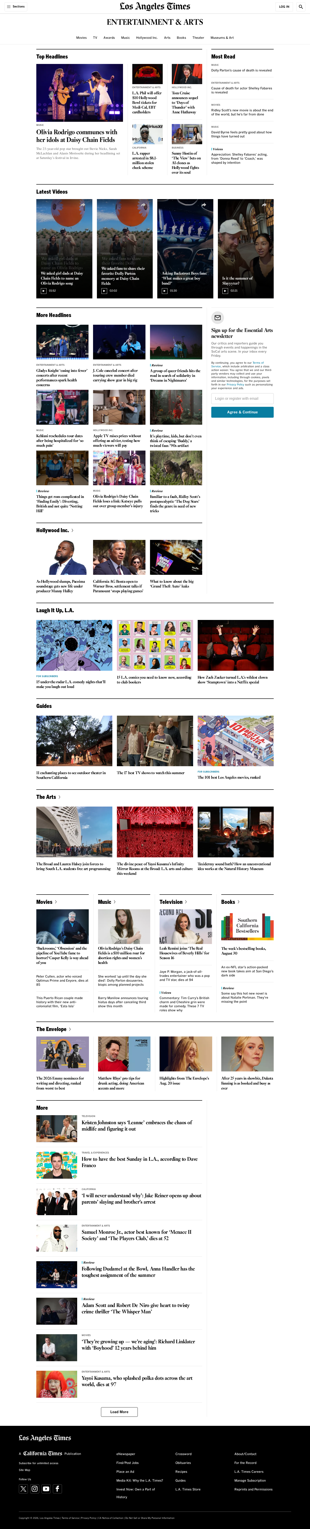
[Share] (83, 205)
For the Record (245, 1463)
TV (95, 37)
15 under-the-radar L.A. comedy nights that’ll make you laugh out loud (71, 684)
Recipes (181, 1471)
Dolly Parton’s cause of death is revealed (241, 70)
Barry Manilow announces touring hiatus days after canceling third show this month (123, 1002)
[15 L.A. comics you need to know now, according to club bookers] (155, 645)
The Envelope (51, 1029)
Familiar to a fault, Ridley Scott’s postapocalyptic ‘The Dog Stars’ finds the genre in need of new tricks (175, 504)
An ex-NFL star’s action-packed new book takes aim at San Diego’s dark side (247, 971)
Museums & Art (222, 37)
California (139, 148)
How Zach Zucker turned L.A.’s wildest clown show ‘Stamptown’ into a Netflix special (233, 680)
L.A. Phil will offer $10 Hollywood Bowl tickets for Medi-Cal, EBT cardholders (147, 102)
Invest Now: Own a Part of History (135, 1493)
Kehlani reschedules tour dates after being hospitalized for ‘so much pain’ (60, 441)
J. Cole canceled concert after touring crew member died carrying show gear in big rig (115, 375)
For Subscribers (47, 676)
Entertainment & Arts (146, 87)
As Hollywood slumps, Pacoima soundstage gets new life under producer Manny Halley (60, 586)
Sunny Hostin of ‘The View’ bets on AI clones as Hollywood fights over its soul (186, 163)
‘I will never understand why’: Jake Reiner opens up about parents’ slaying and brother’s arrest (141, 1199)
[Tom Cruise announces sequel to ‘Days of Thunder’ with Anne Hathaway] (187, 74)
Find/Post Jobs (127, 1463)
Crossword (183, 1454)
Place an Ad (125, 1471)
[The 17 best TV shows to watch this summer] (155, 741)
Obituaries (183, 1463)
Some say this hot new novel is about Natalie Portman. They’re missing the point (244, 997)
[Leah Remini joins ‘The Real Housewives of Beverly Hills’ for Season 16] (186, 926)
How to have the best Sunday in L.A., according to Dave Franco (140, 1163)
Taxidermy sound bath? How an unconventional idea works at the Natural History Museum (234, 866)
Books (181, 37)
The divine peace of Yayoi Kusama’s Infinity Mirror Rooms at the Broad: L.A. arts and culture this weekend (155, 869)
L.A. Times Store (188, 1489)
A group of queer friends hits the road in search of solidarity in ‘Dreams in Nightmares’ (175, 375)
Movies (81, 37)
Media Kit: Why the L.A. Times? (139, 1480)
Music (125, 37)
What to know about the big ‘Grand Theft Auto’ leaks (172, 584)
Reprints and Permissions (253, 1489)
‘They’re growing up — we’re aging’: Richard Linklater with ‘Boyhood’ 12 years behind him (138, 1345)
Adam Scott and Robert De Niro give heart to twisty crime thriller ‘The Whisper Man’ (136, 1309)
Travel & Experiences (95, 1153)
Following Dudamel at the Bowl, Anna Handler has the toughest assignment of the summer (138, 1272)
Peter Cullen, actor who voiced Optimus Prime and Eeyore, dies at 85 (62, 980)
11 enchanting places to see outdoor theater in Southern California (71, 775)
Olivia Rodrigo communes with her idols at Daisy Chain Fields (76, 136)
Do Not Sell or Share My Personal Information (150, 1518)
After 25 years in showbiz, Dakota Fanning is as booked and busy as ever (247, 1083)
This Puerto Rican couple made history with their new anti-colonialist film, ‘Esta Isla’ (59, 1002)
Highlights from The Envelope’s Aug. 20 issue (184, 1081)
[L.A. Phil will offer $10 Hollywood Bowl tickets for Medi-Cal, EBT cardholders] (147, 74)
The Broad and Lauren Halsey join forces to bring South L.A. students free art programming (73, 866)
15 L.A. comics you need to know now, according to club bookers (154, 680)
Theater (198, 37)
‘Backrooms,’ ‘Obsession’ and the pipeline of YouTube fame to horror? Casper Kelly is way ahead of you (62, 956)
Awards (109, 37)
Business (178, 148)
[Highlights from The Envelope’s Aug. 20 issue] (186, 1053)
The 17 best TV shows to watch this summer (151, 773)
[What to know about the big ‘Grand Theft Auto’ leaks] (176, 557)
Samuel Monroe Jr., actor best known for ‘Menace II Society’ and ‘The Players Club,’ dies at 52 (137, 1236)
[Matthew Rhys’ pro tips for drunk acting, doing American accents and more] (124, 1053)
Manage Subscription (250, 1480)
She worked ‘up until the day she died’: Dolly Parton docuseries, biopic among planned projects (122, 980)
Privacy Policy (235, 384)
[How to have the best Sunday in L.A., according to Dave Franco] (56, 1165)
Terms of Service (70, 1518)
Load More (119, 1412)
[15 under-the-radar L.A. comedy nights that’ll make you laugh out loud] (74, 645)
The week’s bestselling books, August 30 (243, 951)
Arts (167, 37)
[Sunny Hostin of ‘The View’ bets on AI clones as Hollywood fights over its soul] (187, 134)
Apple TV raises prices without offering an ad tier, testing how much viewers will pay (117, 441)
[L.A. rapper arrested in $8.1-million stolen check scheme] (147, 134)
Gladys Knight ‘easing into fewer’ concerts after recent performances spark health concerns (61, 378)
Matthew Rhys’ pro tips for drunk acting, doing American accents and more (121, 1083)
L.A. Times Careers (248, 1471)
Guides (180, 1480)
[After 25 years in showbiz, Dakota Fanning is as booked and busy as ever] (247, 1053)
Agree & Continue (242, 412)
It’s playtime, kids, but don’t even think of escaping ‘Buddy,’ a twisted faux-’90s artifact (176, 441)
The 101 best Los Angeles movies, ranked (229, 777)
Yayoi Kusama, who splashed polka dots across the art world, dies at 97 (137, 1382)
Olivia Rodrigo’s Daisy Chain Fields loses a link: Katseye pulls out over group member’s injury (118, 501)
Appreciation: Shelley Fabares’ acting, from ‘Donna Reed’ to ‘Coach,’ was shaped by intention (239, 158)
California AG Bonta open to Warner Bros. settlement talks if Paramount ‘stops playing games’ (118, 586)
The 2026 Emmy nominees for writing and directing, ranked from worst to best (60, 1083)
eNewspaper (125, 1454)
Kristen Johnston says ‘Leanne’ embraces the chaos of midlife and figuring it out (137, 1126)
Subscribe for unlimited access (38, 1463)
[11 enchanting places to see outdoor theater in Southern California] (74, 741)
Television (171, 901)
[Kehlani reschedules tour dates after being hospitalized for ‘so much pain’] (62, 407)
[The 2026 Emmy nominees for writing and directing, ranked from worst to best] (62, 1053)
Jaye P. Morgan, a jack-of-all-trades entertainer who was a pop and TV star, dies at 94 (185, 976)
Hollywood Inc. (147, 37)
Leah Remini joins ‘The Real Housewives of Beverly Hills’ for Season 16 (184, 953)
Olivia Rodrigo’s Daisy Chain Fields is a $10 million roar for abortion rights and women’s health (121, 956)
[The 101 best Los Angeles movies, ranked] (236, 741)
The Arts (46, 796)
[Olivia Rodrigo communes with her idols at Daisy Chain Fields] (79, 93)
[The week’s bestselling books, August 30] (247, 926)
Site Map (24, 1470)
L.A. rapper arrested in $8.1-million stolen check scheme (144, 161)
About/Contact (245, 1454)
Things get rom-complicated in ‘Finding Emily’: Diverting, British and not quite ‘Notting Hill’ (60, 504)
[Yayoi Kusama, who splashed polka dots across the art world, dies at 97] (56, 1384)
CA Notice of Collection (110, 1518)
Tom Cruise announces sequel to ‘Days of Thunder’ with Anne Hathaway (185, 102)
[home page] (155, 6)
